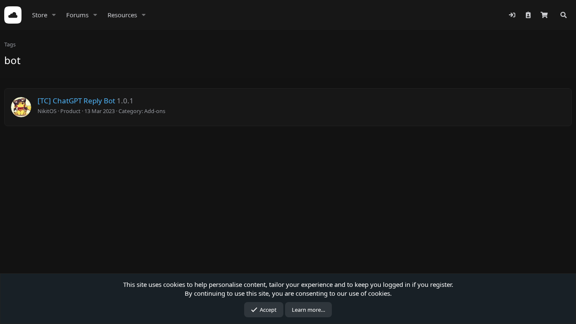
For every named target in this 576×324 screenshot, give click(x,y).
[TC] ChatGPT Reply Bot (76, 100)
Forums (77, 15)
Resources (122, 15)
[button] (54, 15)
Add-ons (154, 111)
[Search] (563, 15)
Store (39, 15)
